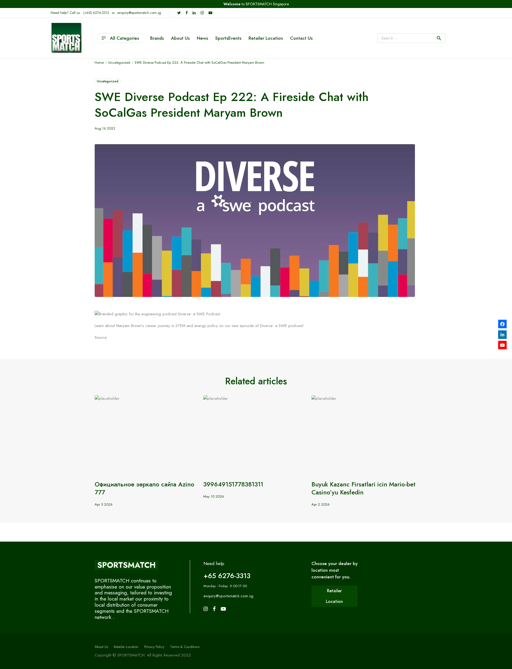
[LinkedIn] (502, 334)
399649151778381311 (233, 484)
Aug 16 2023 (105, 128)
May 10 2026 (213, 496)
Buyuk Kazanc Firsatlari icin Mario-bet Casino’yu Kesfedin (363, 488)
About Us (180, 38)
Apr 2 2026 (320, 504)
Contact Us (301, 38)
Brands (157, 38)
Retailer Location (266, 38)
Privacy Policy (154, 646)
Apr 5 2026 (104, 504)
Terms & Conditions (184, 646)
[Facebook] (502, 324)
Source (101, 337)
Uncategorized (107, 81)
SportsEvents (228, 38)
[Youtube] (502, 345)
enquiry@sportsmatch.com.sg (139, 12)
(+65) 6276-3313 (96, 12)
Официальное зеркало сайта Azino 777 (144, 488)
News (202, 38)
